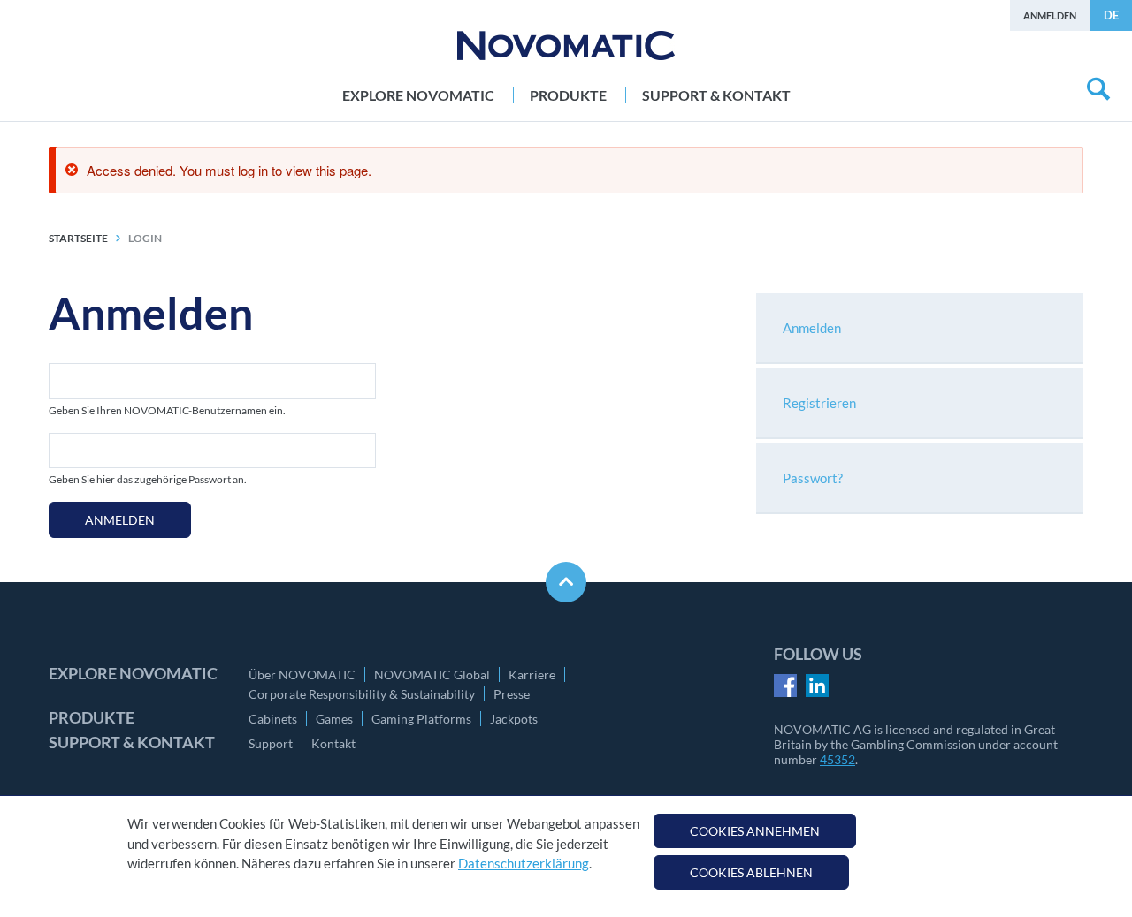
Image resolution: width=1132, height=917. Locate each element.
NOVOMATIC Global (432, 674)
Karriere (532, 674)
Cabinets (273, 718)
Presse (511, 693)
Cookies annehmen (755, 830)
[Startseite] (566, 45)
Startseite (78, 238)
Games (334, 718)
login (145, 238)
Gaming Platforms (421, 718)
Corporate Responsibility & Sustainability (362, 693)
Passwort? (813, 478)
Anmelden (1049, 15)
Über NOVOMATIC (302, 674)
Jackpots (514, 718)
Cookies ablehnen (751, 872)
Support (271, 743)
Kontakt (333, 743)
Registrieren (819, 403)
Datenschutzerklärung (523, 863)
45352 (837, 759)
